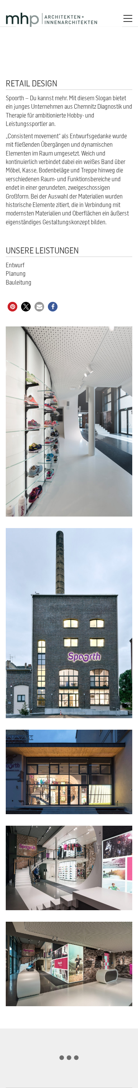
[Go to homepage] (52, 18)
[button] (127, 18)
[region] (69, 1055)
